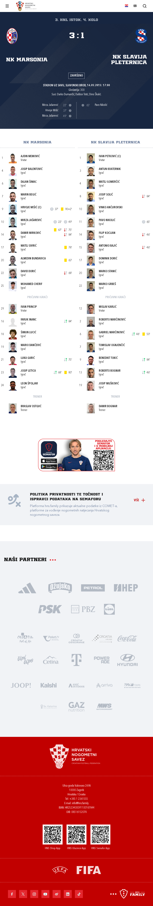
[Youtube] (45, 894)
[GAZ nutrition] (76, 706)
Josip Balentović (32, 169)
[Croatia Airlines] (102, 638)
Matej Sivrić (29, 245)
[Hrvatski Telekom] (76, 659)
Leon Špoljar (29, 383)
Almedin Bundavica (33, 258)
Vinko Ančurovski (111, 207)
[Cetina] (51, 659)
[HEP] (125, 587)
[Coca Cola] (127, 638)
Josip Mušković (109, 383)
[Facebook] (12, 894)
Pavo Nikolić (107, 220)
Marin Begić (28, 194)
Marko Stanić (108, 271)
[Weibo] (57, 894)
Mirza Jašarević (31, 220)
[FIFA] (89, 869)
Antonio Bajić (108, 245)
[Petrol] (92, 587)
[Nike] (27, 587)
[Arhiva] (144, 5)
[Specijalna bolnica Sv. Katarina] (49, 706)
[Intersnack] (25, 659)
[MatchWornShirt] (104, 706)
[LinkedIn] (68, 894)
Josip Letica (28, 370)
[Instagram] (34, 894)
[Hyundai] (127, 659)
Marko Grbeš (107, 284)
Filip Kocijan (107, 233)
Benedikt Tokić (108, 358)
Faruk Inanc (28, 319)
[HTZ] (25, 638)
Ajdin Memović (30, 156)
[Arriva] (104, 685)
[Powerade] (102, 659)
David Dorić (28, 271)
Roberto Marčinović (112, 319)
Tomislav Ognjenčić (112, 345)
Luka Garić (28, 358)
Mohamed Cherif (31, 284)
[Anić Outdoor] (76, 685)
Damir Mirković (31, 233)
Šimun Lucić (28, 332)
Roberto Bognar (110, 370)
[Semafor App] (76, 470)
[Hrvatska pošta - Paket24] (51, 638)
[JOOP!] (21, 685)
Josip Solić (106, 194)
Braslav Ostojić (31, 406)
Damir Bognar (108, 406)
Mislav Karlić (108, 307)
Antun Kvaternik (110, 169)
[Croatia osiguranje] (76, 638)
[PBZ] (83, 608)
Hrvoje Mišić (29, 207)
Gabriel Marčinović (112, 332)
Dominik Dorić (108, 258)
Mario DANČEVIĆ (31, 345)
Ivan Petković (108, 156)
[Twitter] (23, 894)
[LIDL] (109, 608)
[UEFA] (60, 869)
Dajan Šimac (29, 182)
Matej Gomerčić (109, 182)
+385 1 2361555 (78, 799)
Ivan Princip (29, 307)
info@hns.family (80, 803)
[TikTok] (79, 894)
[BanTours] (132, 685)
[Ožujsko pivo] (60, 587)
